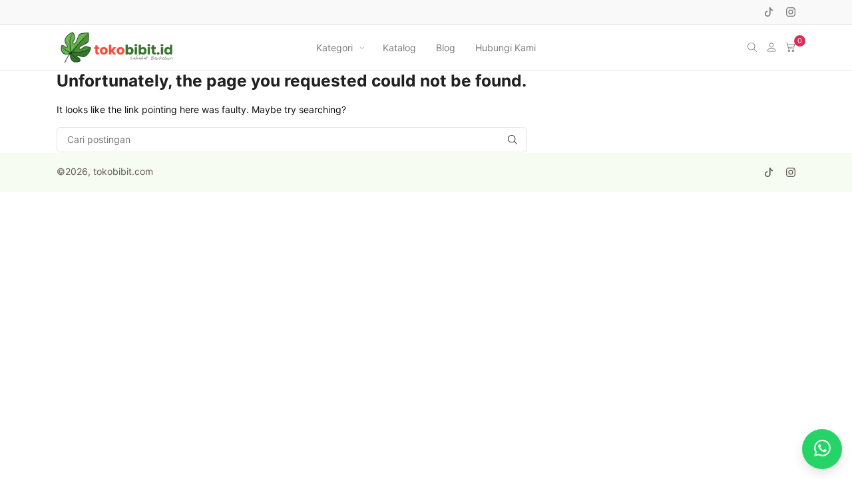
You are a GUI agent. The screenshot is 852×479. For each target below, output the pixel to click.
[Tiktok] (768, 12)
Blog (445, 47)
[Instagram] (790, 12)
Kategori (334, 47)
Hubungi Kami (505, 47)
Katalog (399, 47)
